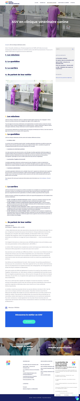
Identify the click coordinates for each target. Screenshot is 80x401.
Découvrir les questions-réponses (64, 77)
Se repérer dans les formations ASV (65, 60)
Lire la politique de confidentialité (61, 391)
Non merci (58, 395)
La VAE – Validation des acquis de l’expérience (64, 68)
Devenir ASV (42, 2)
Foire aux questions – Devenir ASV (64, 65)
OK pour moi (75, 395)
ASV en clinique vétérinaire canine (48, 366)
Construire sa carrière (63, 2)
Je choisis (66, 395)
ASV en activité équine (45, 374)
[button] (77, 399)
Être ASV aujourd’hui (45, 364)
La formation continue (61, 58)
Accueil (36, 2)
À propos (73, 2)
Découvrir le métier (51, 2)
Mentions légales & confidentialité (30, 388)
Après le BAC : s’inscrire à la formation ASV (63, 63)
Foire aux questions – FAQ (28, 379)
